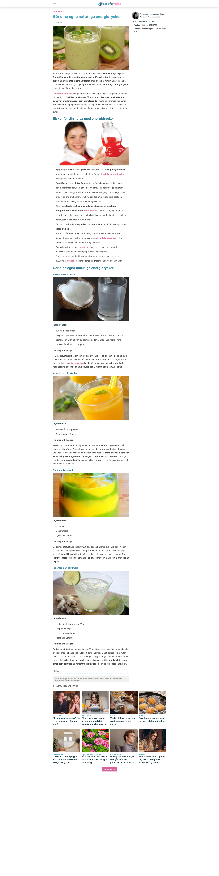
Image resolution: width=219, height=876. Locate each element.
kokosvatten (77, 363)
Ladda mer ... (109, 769)
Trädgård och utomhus (91, 754)
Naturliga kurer (58, 11)
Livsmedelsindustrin (63, 93)
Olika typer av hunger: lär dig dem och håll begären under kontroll (94, 721)
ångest (70, 261)
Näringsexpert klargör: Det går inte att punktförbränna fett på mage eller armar (123, 759)
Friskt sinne (87, 715)
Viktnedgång (115, 754)
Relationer (57, 715)
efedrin (84, 247)
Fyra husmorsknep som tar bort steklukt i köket (152, 719)
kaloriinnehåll (91, 210)
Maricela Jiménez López (150, 17)
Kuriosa (113, 715)
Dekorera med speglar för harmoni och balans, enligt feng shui (66, 759)
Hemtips (142, 715)
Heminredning (59, 754)
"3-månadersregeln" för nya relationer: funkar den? (66, 721)
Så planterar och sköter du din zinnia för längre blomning (95, 759)
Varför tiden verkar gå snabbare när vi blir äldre (122, 721)
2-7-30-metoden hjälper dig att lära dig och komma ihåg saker (152, 759)
